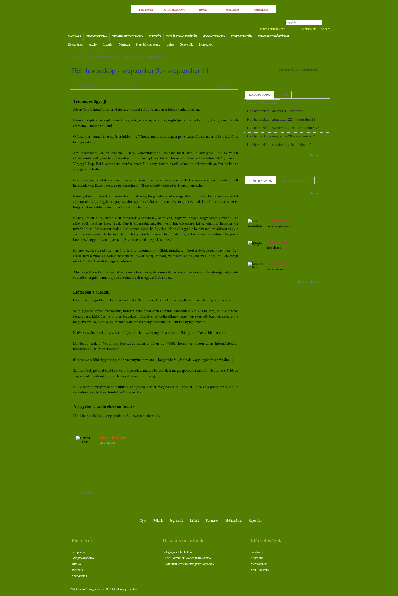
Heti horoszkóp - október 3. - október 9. (275, 111)
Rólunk (158, 521)
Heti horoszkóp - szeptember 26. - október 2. (279, 145)
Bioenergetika (96, 36)
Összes (314, 155)
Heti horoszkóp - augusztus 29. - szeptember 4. (281, 136)
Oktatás (108, 44)
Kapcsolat (255, 521)
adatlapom (107, 442)
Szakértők (186, 44)
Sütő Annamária (278, 221)
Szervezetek (79, 576)
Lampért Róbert (278, 264)
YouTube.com (259, 570)
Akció (93, 44)
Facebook (256, 552)
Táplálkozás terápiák (181, 36)
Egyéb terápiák (241, 36)
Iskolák (76, 564)
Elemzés (155, 36)
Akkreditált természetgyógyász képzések (188, 564)
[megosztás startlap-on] (106, 493)
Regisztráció (309, 28)
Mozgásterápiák (214, 36)
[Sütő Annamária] (256, 225)
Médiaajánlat (233, 521)
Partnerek (212, 521)
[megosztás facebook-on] (100, 493)
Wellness (77, 570)
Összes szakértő (308, 282)
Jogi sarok (176, 521)
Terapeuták (79, 552)
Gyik (143, 521)
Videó (170, 44)
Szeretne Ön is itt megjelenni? (298, 69)
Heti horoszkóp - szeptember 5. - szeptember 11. (132, 57)
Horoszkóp (206, 44)
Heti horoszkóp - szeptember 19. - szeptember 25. (283, 128)
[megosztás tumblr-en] (111, 493)
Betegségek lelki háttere (177, 552)
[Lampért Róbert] (256, 266)
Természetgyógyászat (273, 36)
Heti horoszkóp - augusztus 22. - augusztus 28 (281, 119)
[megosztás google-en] (122, 493)
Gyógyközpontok (83, 558)
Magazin (124, 44)
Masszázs (74, 36)
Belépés (325, 28)
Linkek (194, 521)
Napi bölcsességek (148, 44)
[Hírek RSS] (324, 37)
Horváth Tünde (277, 242)
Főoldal (76, 57)
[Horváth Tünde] (256, 245)
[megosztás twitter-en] (117, 493)
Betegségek (75, 44)
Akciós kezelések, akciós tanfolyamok (186, 558)
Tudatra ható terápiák (127, 36)
